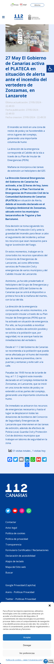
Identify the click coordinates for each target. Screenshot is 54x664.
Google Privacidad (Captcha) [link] (20, 585)
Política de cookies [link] (15, 533)
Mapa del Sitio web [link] (15, 567)
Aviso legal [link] (11, 527)
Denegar (27, 645)
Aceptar (27, 637)
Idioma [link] (37, 5)
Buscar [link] (9, 572)
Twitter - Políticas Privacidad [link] (20, 599)
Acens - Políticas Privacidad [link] (20, 592)
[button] (49, 605)
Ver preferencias (27, 653)
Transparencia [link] (13, 544)
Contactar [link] (10, 522)
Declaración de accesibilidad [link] (20, 555)
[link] (50, 68)
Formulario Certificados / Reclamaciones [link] (27, 550)
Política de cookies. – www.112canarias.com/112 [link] (25, 660)
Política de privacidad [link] (16, 539)
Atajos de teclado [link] (14, 561)
